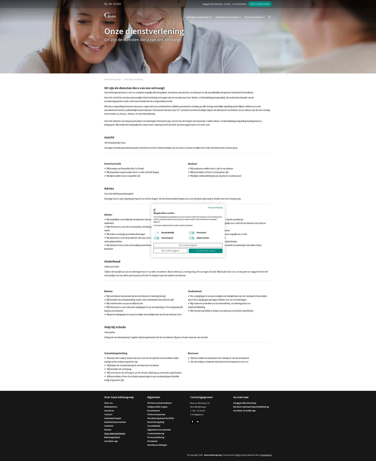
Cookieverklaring (155, 433)
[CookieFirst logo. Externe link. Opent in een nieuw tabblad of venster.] (154, 210)
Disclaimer (152, 441)
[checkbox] (156, 232)
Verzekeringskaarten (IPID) (160, 418)
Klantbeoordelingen (157, 445)
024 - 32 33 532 (198, 410)
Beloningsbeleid (112, 437)
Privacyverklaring (155, 437)
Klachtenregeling (155, 422)
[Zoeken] (270, 17)
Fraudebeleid (153, 426)
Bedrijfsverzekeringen (198, 17)
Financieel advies (254, 17)
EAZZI (238, 455)
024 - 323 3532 (115, 4)
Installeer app (111, 441)
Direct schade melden (260, 4)
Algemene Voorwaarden (159, 429)
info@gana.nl (197, 414)
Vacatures (109, 410)
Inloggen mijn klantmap (212, 4)
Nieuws (107, 429)
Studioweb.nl (266, 455)
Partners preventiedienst (159, 403)
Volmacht (109, 426)
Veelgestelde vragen (157, 406)
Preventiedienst (239, 4)
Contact (227, 4)
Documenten (153, 410)
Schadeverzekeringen (227, 17)
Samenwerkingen (112, 418)
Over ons (108, 403)
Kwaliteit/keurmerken (115, 422)
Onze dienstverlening (114, 433)
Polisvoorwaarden (156, 414)
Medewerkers (111, 406)
